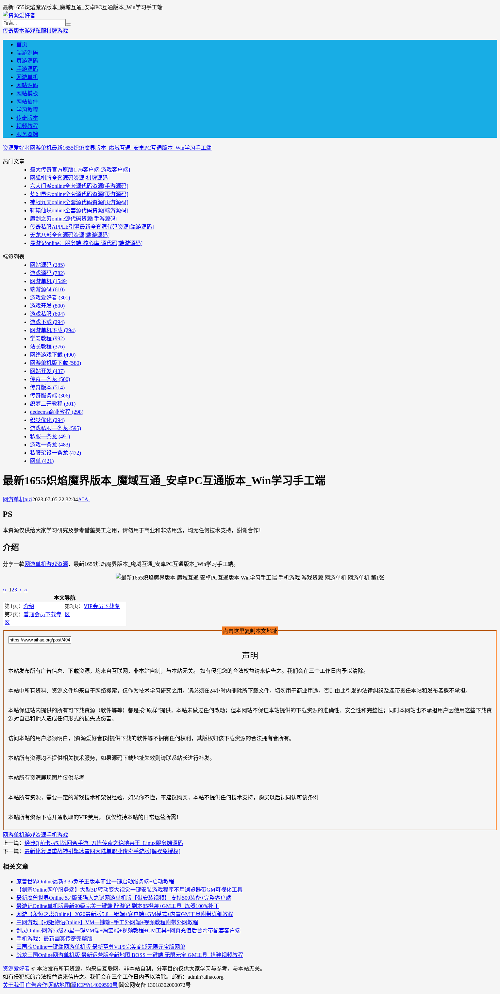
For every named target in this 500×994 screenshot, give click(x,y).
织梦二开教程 (53, 404)
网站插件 (27, 101)
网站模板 (27, 93)
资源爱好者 (16, 148)
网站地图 (59, 985)
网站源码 (27, 85)
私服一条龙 (50, 436)
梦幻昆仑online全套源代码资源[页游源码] (79, 194)
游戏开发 (47, 306)
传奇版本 (13, 31)
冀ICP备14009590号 (94, 985)
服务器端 (27, 134)
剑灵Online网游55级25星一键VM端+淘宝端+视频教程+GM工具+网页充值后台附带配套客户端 (128, 930)
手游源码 (27, 69)
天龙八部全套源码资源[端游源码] (70, 235)
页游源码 (27, 61)
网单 (42, 461)
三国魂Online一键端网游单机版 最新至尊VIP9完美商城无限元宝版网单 (100, 947)
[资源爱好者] (19, 15)
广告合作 (36, 985)
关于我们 (13, 985)
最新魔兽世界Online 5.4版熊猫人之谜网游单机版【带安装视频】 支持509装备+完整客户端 (123, 898)
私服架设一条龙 (55, 453)
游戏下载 (47, 322)
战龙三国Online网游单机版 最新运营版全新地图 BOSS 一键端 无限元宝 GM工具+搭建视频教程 (129, 955)
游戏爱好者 (50, 297)
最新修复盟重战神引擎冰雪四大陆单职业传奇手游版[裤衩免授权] (102, 851)
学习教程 (27, 110)
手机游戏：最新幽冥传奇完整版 (54, 939)
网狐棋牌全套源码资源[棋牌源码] (70, 178)
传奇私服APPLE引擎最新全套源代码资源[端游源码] (92, 227)
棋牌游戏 (57, 31)
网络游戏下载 (53, 355)
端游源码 (27, 52)
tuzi (28, 499)
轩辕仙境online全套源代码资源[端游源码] (79, 210)
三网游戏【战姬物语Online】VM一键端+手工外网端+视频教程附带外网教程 (107, 922)
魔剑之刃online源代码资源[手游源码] (73, 219)
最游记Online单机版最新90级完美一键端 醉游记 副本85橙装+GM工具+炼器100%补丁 (117, 906)
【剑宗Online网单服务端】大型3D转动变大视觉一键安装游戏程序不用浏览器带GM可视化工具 (129, 890)
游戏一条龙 (50, 444)
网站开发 (47, 371)
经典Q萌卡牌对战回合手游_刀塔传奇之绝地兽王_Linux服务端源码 (103, 843)
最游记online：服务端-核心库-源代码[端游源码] (86, 243)
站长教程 (47, 346)
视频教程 (27, 126)
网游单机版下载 (55, 363)
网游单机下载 (53, 330)
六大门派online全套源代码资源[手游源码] (79, 186)
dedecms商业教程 (56, 412)
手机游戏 (57, 835)
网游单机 (27, 77)
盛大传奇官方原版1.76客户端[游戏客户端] (80, 170)
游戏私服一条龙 (55, 428)
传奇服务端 (50, 395)
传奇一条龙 (50, 379)
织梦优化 (47, 420)
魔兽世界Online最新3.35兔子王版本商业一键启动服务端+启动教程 (95, 881)
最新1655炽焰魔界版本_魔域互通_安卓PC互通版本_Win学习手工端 (132, 148)
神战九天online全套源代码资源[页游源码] (79, 202)
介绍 (28, 606)
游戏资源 (57, 564)
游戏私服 (35, 31)
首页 (21, 44)
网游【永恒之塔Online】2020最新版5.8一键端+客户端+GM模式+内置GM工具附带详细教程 (124, 914)
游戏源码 (47, 273)
